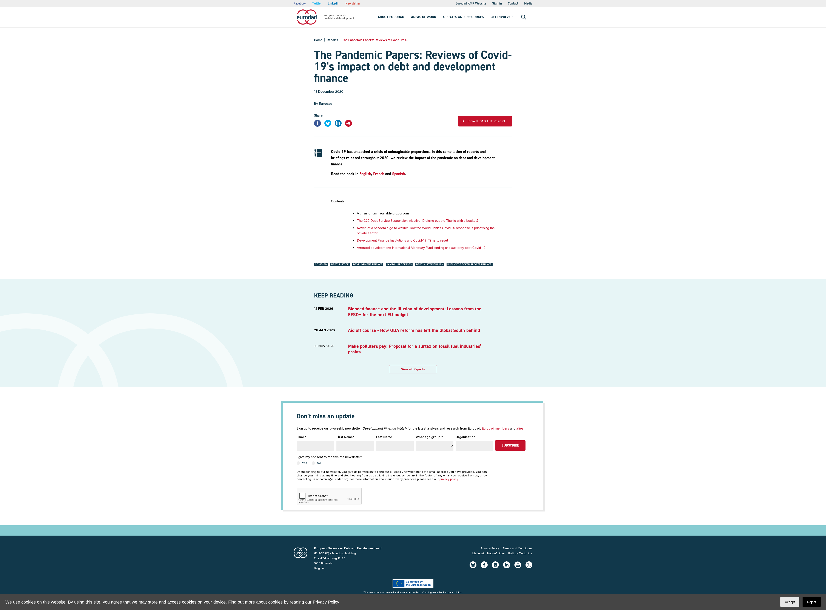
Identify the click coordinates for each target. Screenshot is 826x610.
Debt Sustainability (429, 264)
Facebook (300, 3)
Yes (304, 463)
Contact (513, 3)
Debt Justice (340, 264)
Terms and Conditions (517, 548)
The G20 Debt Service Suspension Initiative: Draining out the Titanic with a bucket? (417, 221)
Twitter (317, 3)
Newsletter (352, 3)
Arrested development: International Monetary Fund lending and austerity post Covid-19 (421, 248)
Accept (790, 602)
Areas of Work (423, 17)
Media (528, 3)
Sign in (497, 3)
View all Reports (413, 369)
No (319, 463)
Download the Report (486, 121)
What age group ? (429, 437)
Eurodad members (495, 428)
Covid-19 (321, 264)
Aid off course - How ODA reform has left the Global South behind (414, 330)
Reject (811, 602)
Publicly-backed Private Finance (469, 264)
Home (318, 40)
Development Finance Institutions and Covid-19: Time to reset (402, 240)
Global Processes (399, 264)
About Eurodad (391, 17)
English (365, 173)
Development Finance (367, 264)
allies (520, 428)
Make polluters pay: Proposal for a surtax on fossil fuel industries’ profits (414, 349)
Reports (332, 40)
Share (318, 115)
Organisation (465, 437)
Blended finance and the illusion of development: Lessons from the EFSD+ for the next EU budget (414, 311)
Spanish (398, 173)
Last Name (384, 437)
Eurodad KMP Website (471, 3)
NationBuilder (496, 553)
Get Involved (502, 17)
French (378, 173)
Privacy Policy (490, 548)
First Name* (345, 437)
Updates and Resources (463, 17)
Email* (301, 437)
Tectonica (525, 553)
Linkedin (333, 3)
